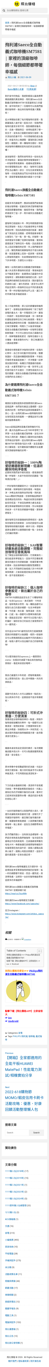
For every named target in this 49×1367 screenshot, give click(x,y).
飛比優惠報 (10, 1329)
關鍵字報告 (10, 1308)
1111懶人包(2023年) (14, 1192)
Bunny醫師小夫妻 (16, 89)
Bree (32, 86)
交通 (7, 1226)
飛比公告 (9, 1336)
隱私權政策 (23, 1361)
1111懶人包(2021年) (14, 1185)
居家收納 (9, 1247)
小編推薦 (9, 1240)
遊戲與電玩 (10, 1301)
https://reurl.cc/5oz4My (16, 893)
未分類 (8, 1267)
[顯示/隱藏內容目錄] (38, 951)
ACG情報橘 (10, 1219)
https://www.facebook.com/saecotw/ (22, 903)
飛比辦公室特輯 (12, 1343)
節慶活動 (9, 1288)
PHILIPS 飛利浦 (20, 1036)
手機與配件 (10, 1260)
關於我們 (12, 1361)
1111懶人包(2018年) (14, 1171)
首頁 (7, 23)
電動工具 (9, 1315)
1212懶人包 (10, 1212)
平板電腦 (9, 1253)
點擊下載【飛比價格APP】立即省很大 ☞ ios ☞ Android (23, 962)
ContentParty (27, 939)
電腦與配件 (10, 1322)
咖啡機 (31, 1036)
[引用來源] (31, 89)
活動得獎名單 (11, 1274)
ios (10, 1017)
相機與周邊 (10, 1281)
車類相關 (9, 1295)
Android (13, 1021)
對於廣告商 (35, 1361)
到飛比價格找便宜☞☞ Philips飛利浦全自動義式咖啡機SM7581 (23, 956)
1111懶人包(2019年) (14, 1178)
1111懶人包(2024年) (14, 1198)
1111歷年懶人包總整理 (16, 1205)
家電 (20, 1033)
